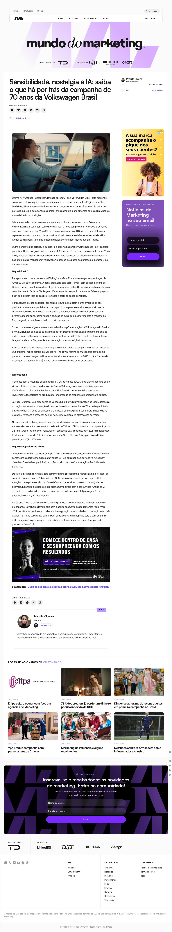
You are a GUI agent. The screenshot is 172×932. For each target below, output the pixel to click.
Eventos (16, 11)
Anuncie (71, 876)
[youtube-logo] (18, 862)
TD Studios (28, 11)
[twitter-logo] (10, 862)
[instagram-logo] (5, 862)
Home (60, 18)
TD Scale (39, 11)
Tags (143, 876)
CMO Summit (74, 871)
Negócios (108, 871)
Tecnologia (109, 900)
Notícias (72, 867)
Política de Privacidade (151, 867)
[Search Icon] (151, 11)
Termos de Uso (148, 871)
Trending (108, 867)
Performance (110, 880)
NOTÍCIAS (73, 18)
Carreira (108, 892)
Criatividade (109, 896)
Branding (108, 876)
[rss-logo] (22, 862)
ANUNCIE (107, 18)
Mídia (106, 884)
